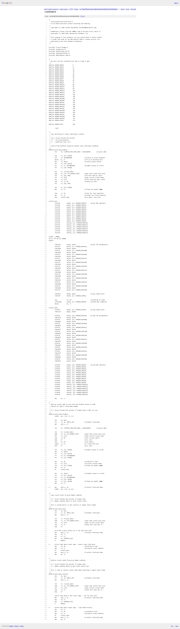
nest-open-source (51, 9)
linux (76, 9)
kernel (133, 9)
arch (122, 9)
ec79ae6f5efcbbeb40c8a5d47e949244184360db (98, 9)
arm (127, 9)
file (82, 16)
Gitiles (11, 626)
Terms (22, 626)
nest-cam (63, 9)
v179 (71, 9)
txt (172, 626)
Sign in (176, 3)
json (176, 626)
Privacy (16, 626)
